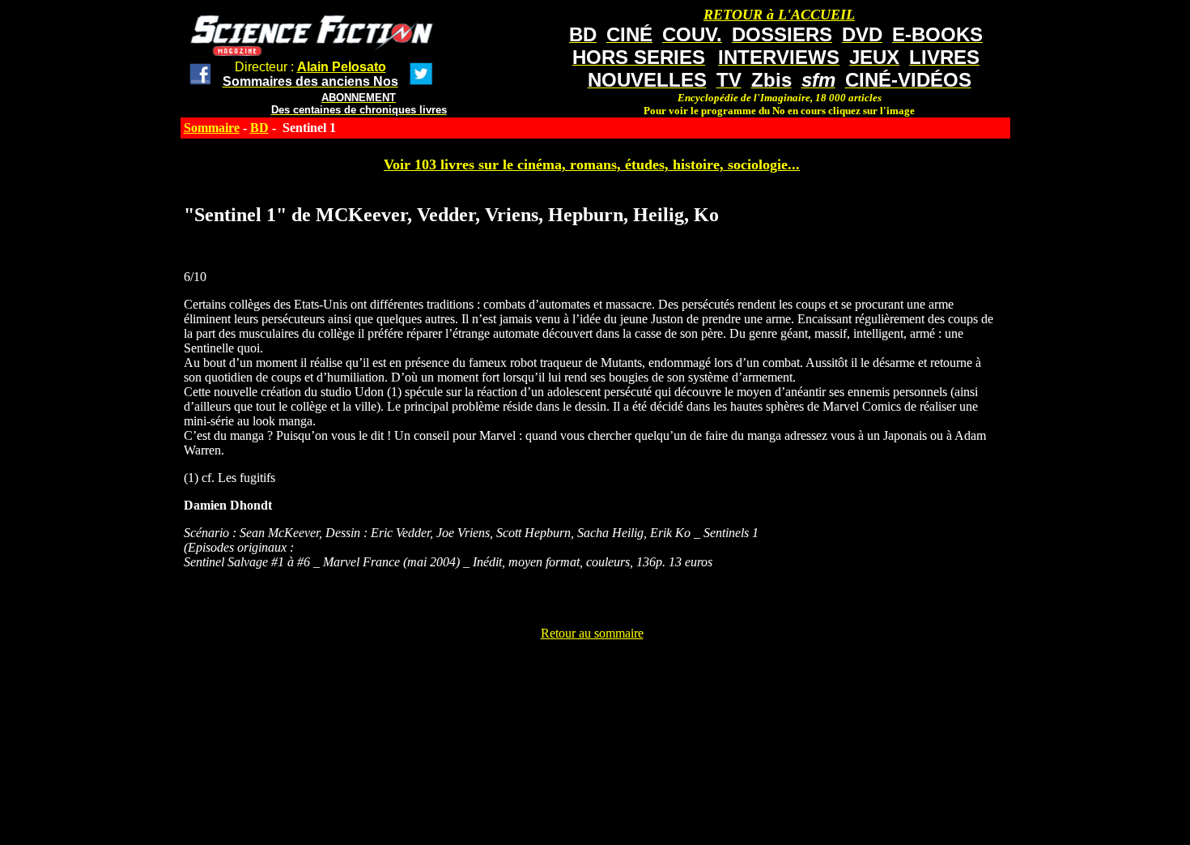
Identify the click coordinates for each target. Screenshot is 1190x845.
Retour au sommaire (592, 633)
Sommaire (212, 127)
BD (259, 127)
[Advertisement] (591, 677)
